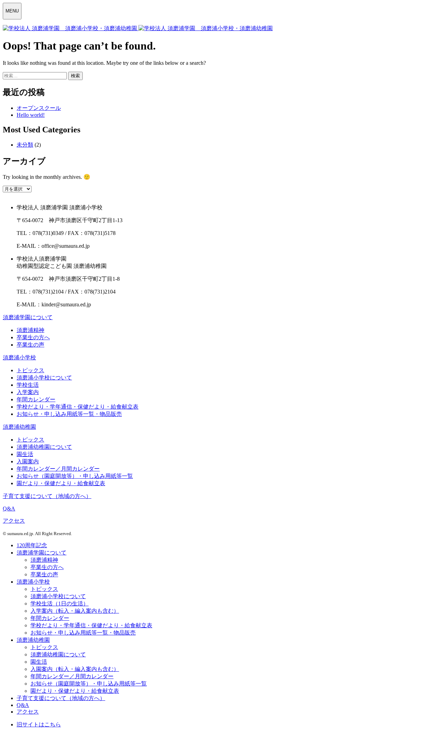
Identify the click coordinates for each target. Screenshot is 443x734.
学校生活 (28, 385)
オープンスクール (39, 108)
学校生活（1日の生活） (59, 603)
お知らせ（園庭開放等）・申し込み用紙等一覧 (75, 476)
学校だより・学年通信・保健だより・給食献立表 (77, 407)
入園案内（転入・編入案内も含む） (74, 669)
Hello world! (31, 115)
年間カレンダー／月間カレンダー (58, 469)
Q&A (9, 509)
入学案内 (28, 392)
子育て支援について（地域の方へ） (47, 496)
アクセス (14, 521)
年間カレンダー (36, 399)
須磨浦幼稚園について (44, 447)
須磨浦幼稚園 (19, 427)
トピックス (30, 370)
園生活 (25, 454)
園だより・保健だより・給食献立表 (61, 483)
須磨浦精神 (30, 330)
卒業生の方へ (33, 337)
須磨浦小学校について (44, 378)
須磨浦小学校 (19, 357)
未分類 (25, 145)
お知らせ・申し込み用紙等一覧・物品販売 (69, 414)
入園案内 (28, 461)
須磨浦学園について (28, 317)
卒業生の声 (30, 345)
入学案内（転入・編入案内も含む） (74, 611)
